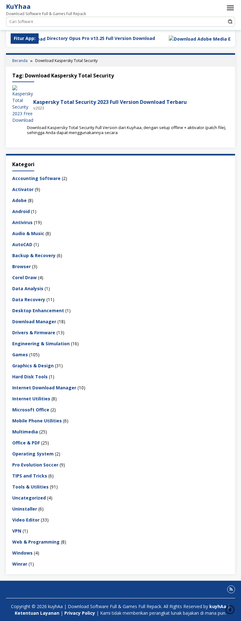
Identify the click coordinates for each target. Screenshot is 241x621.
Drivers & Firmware (33, 333)
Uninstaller (24, 509)
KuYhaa (18, 6)
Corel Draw (24, 277)
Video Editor (26, 520)
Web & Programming (36, 542)
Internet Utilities (31, 399)
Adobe (19, 200)
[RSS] (231, 589)
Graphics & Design (33, 366)
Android (21, 211)
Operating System (33, 454)
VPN (16, 531)
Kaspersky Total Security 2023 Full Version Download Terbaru (110, 102)
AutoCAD (22, 244)
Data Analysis (27, 288)
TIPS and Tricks (29, 476)
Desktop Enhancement (38, 310)
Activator (23, 189)
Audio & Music (28, 233)
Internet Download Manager (44, 388)
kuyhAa (218, 606)
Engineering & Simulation (41, 344)
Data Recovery (28, 299)
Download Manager (34, 322)
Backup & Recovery (34, 255)
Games (20, 355)
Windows (22, 553)
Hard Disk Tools (30, 377)
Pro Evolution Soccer (35, 465)
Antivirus (22, 222)
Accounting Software (36, 178)
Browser (21, 266)
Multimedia (25, 432)
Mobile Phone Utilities (37, 421)
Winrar (19, 564)
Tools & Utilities (30, 487)
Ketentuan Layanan (37, 613)
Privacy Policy (79, 613)
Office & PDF (26, 443)
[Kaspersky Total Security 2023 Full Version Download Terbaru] (22, 104)
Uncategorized (29, 498)
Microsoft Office (30, 410)
